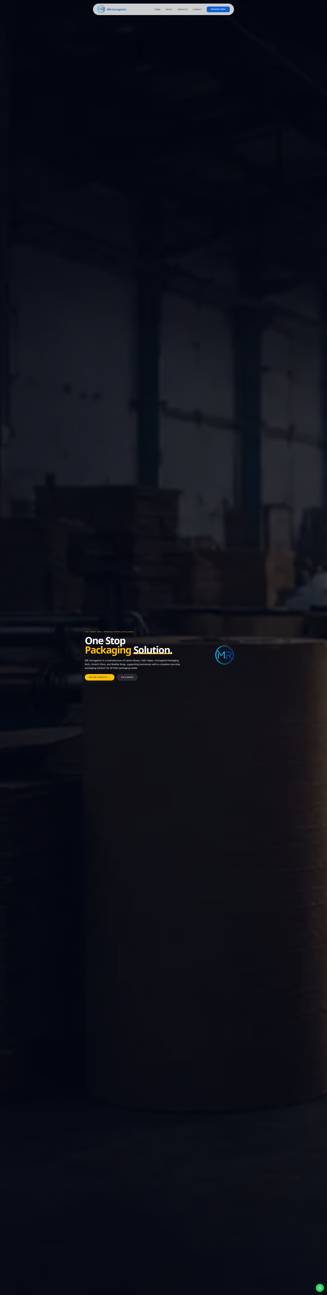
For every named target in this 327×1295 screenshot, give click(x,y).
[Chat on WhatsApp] (320, 1288)
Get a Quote (127, 677)
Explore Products (99, 677)
